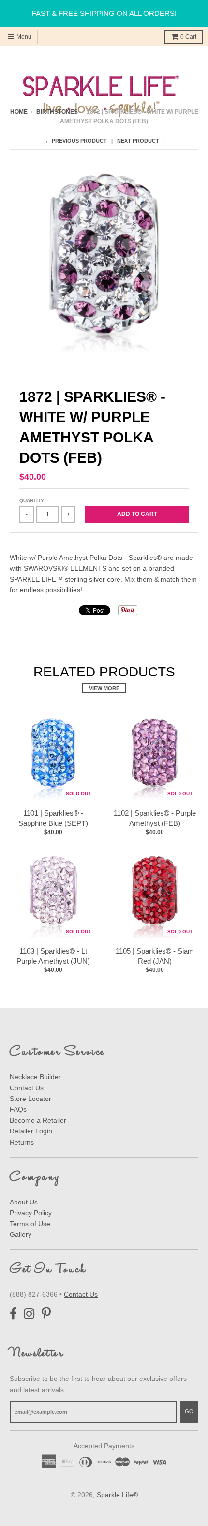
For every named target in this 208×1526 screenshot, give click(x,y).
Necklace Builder (35, 1077)
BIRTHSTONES (57, 111)
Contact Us (27, 1088)
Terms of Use (30, 1224)
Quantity (31, 500)
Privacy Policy (31, 1213)
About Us (24, 1202)
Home (19, 111)
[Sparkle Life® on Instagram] (29, 1314)
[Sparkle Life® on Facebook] (13, 1314)
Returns (22, 1142)
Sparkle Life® (117, 1494)
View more (104, 688)
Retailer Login (31, 1131)
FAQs (18, 1109)
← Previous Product (76, 141)
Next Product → (141, 141)
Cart (188, 36)
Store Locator (30, 1098)
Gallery (20, 1234)
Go (189, 1411)
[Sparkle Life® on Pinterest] (46, 1314)
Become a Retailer (38, 1120)
